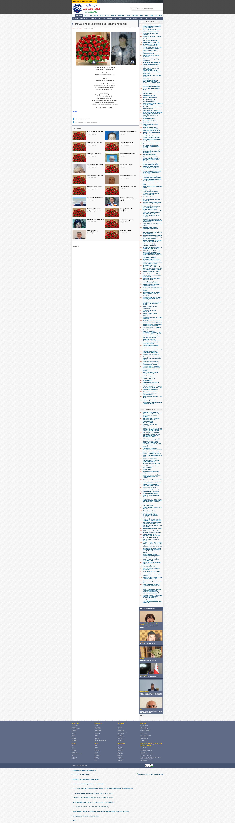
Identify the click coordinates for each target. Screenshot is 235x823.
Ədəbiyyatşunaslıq (122, 732)
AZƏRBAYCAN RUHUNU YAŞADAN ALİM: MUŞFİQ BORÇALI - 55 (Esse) (152, 386)
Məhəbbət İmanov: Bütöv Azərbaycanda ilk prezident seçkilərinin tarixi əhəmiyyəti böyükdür (150, 515)
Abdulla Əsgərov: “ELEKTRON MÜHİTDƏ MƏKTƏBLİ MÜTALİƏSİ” (152, 452)
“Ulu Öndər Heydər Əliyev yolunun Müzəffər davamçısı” (152, 180)
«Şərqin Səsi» (144, 733)
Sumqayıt (109, 18)
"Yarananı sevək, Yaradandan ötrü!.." (152, 480)
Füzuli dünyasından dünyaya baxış (152, 482)
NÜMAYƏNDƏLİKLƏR (146, 750)
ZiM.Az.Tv (143, 740)
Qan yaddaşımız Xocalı (149, 511)
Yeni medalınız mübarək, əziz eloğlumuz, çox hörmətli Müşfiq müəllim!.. (151, 146)
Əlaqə (160, 15)
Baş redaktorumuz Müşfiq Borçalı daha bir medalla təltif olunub (152, 163)
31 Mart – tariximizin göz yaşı (150, 493)
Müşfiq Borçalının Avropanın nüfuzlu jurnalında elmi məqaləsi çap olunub (152, 321)
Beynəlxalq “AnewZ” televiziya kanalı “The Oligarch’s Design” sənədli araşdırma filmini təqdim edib (152, 168)
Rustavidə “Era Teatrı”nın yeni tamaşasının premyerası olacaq (151, 85)
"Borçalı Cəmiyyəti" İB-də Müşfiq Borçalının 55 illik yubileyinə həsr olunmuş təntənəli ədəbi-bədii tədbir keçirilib (152, 368)
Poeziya (120, 727)
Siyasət (96, 749)
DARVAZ (120, 760)
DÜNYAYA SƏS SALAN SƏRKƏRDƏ (152, 546)
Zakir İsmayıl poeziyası (149, 118)
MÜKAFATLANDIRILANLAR (147, 754)
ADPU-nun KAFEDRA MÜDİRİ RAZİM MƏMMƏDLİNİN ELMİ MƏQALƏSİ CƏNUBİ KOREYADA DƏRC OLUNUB (152, 114)
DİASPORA (97, 738)
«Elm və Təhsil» (144, 732)
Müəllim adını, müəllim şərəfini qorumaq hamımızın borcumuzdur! (152, 531)
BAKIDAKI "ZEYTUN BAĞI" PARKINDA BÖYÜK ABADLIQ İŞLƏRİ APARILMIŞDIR (151, 460)
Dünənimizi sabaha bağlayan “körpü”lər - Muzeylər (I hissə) (151, 488)
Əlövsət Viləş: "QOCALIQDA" (151, 40)
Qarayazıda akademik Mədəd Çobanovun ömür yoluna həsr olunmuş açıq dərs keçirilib (151, 363)
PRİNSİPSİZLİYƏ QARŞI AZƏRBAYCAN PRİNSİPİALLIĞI (151, 535)
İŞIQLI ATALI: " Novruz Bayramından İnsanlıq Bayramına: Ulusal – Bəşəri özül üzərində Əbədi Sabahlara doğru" (152, 501)
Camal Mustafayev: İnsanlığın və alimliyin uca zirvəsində (151, 285)
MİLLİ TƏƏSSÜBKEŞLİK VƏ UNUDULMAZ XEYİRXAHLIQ (150, 352)
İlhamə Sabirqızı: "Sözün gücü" (151, 491)
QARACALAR (121, 759)
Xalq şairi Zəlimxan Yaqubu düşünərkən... (150, 121)
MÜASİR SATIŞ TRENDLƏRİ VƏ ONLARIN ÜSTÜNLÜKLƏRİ (151, 336)
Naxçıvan (121, 18)
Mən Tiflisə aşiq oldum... (149, 197)
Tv (156, 15)
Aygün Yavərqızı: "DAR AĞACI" (151, 271)
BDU (151, 18)
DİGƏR (74, 744)
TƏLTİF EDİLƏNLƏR (145, 755)
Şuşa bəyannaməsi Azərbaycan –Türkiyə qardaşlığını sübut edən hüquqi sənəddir (151, 586)
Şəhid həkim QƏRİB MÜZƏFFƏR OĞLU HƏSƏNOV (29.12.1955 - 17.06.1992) (151, 294)
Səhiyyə (97, 754)
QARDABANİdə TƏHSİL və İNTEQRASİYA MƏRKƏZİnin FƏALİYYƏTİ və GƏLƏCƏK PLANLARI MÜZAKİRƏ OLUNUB (151, 80)
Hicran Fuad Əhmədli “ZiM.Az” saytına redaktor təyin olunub (151, 65)
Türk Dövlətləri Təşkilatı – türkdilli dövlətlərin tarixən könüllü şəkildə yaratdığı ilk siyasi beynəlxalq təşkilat (152, 550)
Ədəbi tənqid (121, 733)
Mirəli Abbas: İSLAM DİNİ (149, 566)
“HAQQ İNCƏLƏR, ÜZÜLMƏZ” (151, 282)
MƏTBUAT (143, 724)
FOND (151, 15)
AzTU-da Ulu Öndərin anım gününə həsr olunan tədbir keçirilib (152, 206)
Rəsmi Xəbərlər (84, 18)
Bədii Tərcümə (121, 737)
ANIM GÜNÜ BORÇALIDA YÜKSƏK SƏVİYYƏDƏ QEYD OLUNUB (152, 241)
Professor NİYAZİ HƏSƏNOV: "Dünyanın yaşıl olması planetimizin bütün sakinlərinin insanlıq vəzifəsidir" (152, 414)
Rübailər (120, 738)
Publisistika (120, 735)
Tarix (96, 745)
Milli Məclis (93, 18)
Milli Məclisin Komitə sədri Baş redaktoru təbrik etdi (151, 373)
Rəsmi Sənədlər (76, 728)
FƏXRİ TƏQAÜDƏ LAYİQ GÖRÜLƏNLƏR (150, 757)
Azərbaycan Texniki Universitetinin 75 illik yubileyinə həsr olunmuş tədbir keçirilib (152, 172)
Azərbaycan (79, 15)
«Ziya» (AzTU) (144, 725)
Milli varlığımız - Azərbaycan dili (151, 439)
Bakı (103, 18)
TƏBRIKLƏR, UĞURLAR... (150, 154)
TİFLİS (119, 745)
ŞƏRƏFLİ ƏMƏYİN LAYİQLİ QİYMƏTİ (152, 143)
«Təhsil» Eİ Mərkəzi (145, 730)
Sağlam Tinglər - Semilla (149, 400)
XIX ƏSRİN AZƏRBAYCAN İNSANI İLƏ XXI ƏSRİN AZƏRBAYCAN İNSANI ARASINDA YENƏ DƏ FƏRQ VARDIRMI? (152, 524)
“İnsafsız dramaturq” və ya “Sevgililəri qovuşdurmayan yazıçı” (152, 449)
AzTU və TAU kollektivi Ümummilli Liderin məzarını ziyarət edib (152, 203)
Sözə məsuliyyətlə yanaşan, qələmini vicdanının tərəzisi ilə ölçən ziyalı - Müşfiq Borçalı (152, 151)
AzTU (147, 18)
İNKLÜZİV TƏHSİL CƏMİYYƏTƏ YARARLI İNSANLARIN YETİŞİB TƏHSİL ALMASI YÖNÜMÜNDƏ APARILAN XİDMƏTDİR (151, 434)
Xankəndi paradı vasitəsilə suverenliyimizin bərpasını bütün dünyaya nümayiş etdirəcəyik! (151, 556)
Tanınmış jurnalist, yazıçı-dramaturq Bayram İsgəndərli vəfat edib (152, 325)
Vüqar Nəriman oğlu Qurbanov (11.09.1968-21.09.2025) (151, 244)
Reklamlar (74, 757)
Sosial (96, 752)
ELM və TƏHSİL (99, 724)
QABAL (119, 757)
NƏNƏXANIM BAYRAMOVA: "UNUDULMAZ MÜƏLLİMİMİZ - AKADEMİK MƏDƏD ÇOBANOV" (151, 129)
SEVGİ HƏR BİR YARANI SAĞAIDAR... (149, 311)
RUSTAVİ (120, 747)
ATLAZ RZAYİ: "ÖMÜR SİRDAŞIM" (152, 62)
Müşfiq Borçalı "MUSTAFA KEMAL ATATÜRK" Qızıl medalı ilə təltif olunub (152, 303)
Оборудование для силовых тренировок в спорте (151, 383)
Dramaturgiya (121, 730)
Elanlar (73, 755)
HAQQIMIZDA (143, 760)
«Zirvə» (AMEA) (144, 727)
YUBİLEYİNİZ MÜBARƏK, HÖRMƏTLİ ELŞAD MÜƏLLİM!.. (152, 104)
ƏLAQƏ (73, 759)
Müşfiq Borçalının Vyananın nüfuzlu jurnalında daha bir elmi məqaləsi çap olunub (152, 299)
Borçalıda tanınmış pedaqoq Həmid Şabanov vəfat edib (152, 107)
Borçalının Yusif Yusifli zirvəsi (151, 354)
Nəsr (119, 728)
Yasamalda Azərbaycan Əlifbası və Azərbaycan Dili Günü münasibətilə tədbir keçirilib (152, 275)
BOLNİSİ (120, 752)
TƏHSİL (96, 15)
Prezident (75, 18)
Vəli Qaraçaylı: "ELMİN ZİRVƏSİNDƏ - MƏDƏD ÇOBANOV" (152, 403)
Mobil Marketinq (147, 380)
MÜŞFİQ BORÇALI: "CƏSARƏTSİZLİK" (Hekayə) (150, 190)
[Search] (162, 8)
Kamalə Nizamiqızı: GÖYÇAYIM (151, 42)
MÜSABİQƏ (121, 740)
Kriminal (97, 759)
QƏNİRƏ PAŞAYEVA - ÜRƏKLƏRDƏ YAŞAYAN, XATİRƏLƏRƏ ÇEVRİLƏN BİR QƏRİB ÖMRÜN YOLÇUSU (152, 429)
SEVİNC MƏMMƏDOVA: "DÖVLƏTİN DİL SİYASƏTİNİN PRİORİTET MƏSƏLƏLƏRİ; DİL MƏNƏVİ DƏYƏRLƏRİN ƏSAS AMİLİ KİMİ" (152, 591)
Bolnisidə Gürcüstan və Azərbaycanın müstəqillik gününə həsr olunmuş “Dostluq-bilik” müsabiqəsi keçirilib (152, 341)
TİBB (101, 15)
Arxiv (146, 15)
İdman (96, 757)
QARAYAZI (120, 754)
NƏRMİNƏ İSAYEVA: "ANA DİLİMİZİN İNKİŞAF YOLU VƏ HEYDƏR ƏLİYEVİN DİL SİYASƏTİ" (152, 597)
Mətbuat (97, 732)
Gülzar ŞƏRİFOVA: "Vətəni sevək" (152, 110)
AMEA (142, 18)
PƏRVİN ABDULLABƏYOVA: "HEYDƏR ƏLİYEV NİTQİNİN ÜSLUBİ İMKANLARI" (152, 601)
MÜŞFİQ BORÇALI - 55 (149, 376)
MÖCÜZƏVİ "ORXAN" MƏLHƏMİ (151, 463)
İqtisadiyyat (97, 750)
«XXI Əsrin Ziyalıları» (145, 735)
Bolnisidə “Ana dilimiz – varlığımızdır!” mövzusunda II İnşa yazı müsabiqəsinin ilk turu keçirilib (152, 332)
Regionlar (135, 18)
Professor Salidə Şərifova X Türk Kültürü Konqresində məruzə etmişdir (151, 229)
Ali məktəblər (98, 728)
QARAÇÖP (120, 755)
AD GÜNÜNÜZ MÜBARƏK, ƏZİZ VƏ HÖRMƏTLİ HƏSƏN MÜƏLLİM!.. (152, 136)
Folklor (119, 725)
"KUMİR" (74, 749)
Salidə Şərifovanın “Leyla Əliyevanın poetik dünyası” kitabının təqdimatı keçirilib (152, 289)
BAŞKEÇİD (120, 750)
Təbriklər (74, 750)
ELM (91, 15)
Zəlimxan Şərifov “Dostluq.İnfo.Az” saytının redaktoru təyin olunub (152, 30)
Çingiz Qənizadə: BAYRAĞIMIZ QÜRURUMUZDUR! (151, 560)
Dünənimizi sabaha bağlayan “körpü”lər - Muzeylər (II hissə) (151, 485)
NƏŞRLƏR (143, 752)
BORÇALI (120, 749)
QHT (156, 18)
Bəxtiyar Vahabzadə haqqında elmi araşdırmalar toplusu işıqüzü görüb (152, 176)
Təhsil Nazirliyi (98, 727)
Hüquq (96, 747)
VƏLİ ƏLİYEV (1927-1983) (149, 95)
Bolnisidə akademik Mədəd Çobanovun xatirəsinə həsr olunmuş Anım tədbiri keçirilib (152, 52)
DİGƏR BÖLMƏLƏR (100, 740)
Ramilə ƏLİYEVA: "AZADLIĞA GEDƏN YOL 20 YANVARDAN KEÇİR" (151, 539)
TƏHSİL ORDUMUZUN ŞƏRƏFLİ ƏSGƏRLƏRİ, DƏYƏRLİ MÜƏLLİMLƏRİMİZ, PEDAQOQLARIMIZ (151, 420)
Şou (96, 760)
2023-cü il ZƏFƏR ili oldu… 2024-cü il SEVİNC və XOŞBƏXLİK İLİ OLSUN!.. (152, 543)
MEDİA (107, 15)
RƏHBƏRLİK (143, 747)
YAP (99, 18)
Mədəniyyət (121, 15)
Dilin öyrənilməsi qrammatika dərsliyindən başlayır (151, 346)
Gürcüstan (135, 15)
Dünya (128, 15)
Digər (141, 15)
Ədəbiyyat (113, 15)
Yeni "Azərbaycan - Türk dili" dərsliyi (152, 349)
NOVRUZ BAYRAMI (148, 505)
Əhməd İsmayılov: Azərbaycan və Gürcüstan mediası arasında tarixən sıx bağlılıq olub (152, 220)
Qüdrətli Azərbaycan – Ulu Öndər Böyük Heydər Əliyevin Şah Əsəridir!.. (151, 476)
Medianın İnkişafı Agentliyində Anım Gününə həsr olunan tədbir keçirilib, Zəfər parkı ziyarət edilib (152, 237)
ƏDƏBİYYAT (121, 724)
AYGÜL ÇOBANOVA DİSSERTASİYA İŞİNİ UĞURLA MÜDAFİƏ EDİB (152, 248)
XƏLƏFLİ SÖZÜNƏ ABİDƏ (150, 97)
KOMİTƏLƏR (143, 749)
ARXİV (96, 737)
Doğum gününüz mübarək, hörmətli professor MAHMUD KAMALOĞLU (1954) (152, 358)
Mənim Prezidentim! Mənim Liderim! (152, 528)
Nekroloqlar (74, 752)
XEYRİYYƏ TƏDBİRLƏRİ (146, 759)
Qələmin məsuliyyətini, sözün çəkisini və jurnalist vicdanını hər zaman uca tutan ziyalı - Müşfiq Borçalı (151, 158)
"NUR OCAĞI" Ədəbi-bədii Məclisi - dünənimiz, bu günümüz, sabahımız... (152, 520)
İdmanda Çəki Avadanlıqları (150, 389)
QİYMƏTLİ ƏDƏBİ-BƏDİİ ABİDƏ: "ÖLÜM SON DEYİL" (151, 194)
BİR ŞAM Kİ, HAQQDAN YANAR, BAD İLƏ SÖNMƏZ (151, 279)
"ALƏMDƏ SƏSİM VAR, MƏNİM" (151, 571)
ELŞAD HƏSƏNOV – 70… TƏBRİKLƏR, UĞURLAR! (149, 100)
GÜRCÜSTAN (121, 744)
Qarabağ (128, 18)
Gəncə (115, 18)
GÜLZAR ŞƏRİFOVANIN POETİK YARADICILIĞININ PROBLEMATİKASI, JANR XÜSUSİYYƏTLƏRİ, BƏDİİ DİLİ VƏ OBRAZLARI (152, 71)
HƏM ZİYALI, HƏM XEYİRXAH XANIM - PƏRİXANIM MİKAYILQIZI (152, 578)
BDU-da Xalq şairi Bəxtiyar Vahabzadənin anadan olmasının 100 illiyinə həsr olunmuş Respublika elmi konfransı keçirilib (152, 211)
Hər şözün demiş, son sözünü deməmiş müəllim (151, 466)
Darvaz (80, 28)
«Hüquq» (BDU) (144, 728)
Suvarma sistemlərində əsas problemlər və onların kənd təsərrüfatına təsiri (150, 393)
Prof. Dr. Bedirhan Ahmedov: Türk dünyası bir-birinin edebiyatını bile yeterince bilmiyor (152, 26)
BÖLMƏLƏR (75, 724)
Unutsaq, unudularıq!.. (77, 754)
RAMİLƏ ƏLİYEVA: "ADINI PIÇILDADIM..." (150, 307)
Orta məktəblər (98, 730)
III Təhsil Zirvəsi (147, 469)
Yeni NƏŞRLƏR (144, 737)
